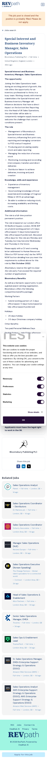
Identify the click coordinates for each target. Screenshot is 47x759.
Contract (18, 580)
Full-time (33, 57)
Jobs (19, 725)
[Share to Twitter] (29, 466)
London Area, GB (20, 532)
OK (23, 420)
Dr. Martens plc (19, 510)
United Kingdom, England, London (18, 61)
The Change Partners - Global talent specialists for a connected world (27, 573)
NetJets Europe (19, 549)
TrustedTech (18, 644)
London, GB (35, 488)
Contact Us (29, 725)
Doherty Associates (21, 528)
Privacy (25, 729)
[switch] (40, 386)
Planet (15, 488)
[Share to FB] (18, 466)
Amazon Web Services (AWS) (25, 672)
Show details (33, 412)
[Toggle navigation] (42, 4)
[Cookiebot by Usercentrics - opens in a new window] (33, 337)
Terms (34, 729)
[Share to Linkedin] (23, 466)
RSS (12, 725)
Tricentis (16, 623)
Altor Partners (18, 601)
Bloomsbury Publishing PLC (16, 57)
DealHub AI (15, 729)
